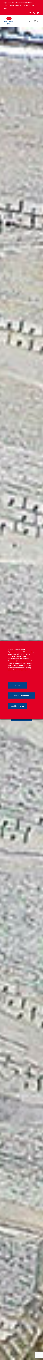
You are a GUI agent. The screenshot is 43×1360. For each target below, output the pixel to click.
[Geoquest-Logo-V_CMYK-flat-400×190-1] (9, 18)
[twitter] (34, 13)
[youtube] (30, 13)
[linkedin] (38, 13)
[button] (37, 21)
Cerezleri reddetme (21, 695)
